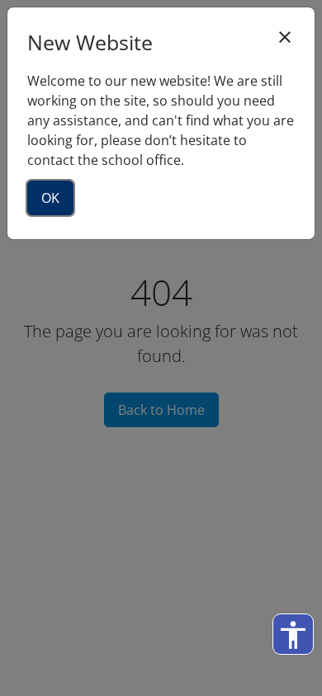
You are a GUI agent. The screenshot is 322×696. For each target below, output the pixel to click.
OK (50, 198)
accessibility (293, 634)
